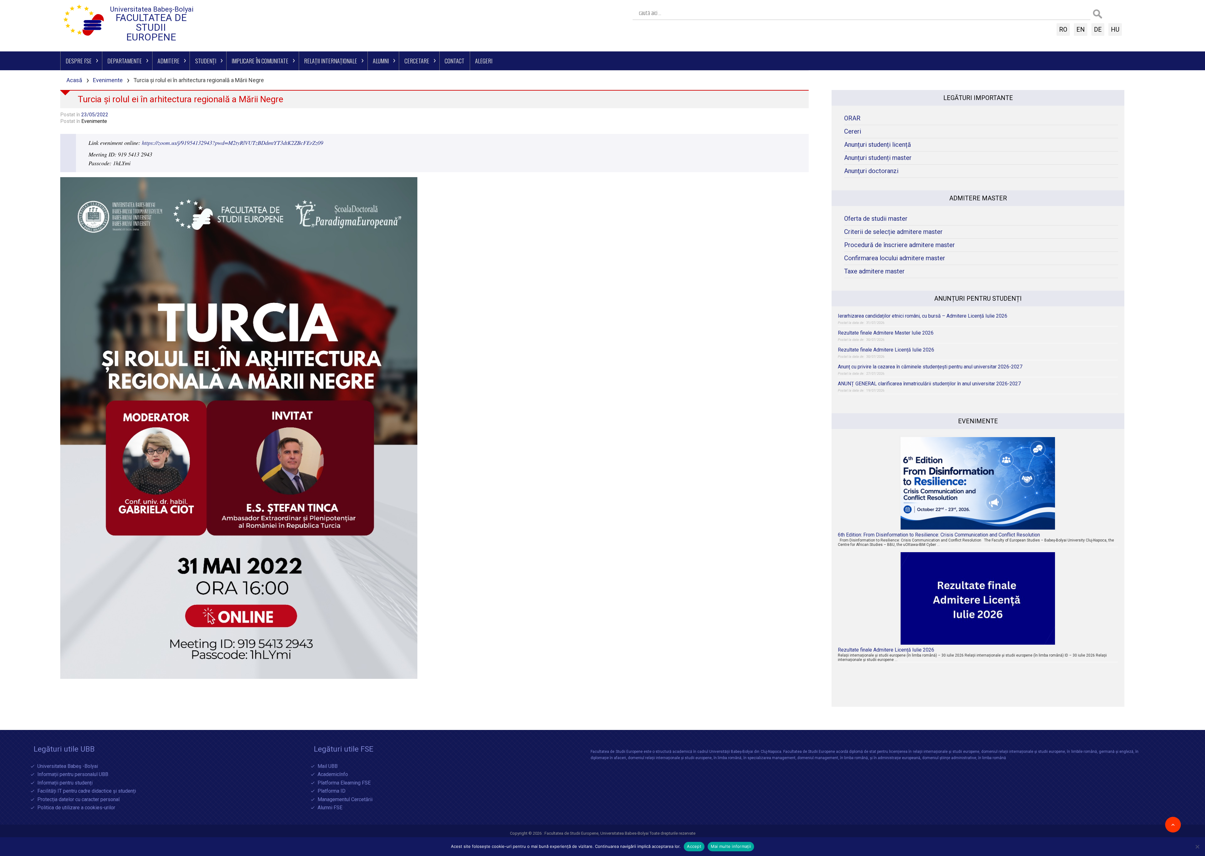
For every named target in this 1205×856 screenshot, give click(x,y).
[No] (1197, 846)
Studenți (205, 60)
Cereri (852, 131)
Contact (454, 60)
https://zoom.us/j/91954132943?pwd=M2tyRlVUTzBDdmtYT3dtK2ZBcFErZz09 (232, 142)
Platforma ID (331, 791)
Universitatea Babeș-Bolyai (152, 9)
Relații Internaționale (330, 60)
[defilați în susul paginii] (1173, 824)
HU (1115, 29)
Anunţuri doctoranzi (871, 171)
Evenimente (108, 80)
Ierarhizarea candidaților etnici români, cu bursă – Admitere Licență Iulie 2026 (922, 316)
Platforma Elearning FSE (344, 783)
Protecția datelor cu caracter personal (78, 799)
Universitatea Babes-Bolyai (625, 833)
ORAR (852, 118)
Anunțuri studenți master (878, 158)
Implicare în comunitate (260, 60)
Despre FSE (79, 60)
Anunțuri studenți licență (877, 144)
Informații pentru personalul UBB (72, 774)
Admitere (168, 60)
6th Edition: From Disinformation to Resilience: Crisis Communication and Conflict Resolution (939, 535)
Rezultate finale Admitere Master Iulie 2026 (886, 333)
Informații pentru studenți (65, 783)
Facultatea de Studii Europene (151, 27)
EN (1080, 29)
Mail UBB (328, 766)
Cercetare (416, 60)
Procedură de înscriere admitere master (899, 245)
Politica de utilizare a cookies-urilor (76, 808)
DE (1098, 29)
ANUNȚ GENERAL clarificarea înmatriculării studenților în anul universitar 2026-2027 (929, 384)
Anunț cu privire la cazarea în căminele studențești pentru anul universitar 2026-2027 (930, 367)
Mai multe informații (731, 846)
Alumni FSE (330, 808)
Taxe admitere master (874, 271)
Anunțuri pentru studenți (978, 298)
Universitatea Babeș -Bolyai (67, 766)
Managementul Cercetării (345, 799)
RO (1063, 29)
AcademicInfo (333, 774)
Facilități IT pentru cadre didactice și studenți (86, 791)
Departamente (124, 60)
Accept (694, 846)
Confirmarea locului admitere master (894, 258)
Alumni (381, 60)
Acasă (74, 80)
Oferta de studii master (876, 218)
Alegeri (483, 60)
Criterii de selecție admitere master (893, 232)
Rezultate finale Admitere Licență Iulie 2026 (886, 350)
